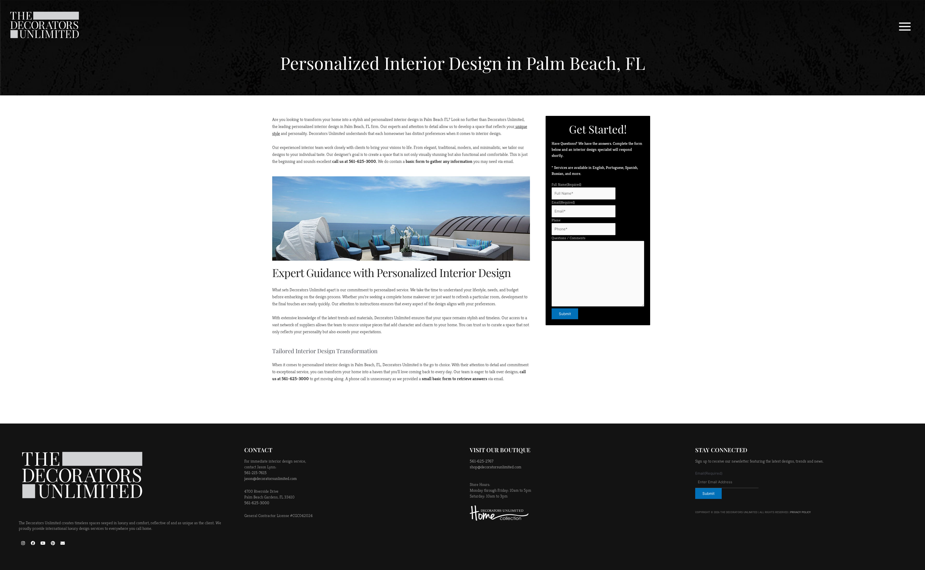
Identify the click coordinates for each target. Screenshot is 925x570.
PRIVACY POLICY (800, 512)
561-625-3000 (256, 502)
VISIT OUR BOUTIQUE (500, 450)
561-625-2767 (481, 461)
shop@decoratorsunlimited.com (495, 467)
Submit (565, 314)
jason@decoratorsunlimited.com (270, 478)
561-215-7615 (255, 472)
